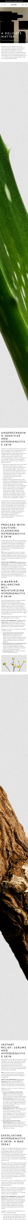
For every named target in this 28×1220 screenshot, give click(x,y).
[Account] (22, 4)
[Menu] (2, 5)
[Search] (5, 4)
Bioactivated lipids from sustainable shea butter (14, 643)
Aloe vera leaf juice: (7, 1097)
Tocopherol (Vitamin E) (8, 650)
